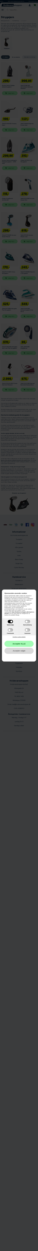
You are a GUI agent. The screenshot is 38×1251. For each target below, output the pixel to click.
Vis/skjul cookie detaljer (19, 637)
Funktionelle (10, 633)
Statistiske (27, 633)
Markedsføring (27, 625)
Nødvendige (10, 625)
